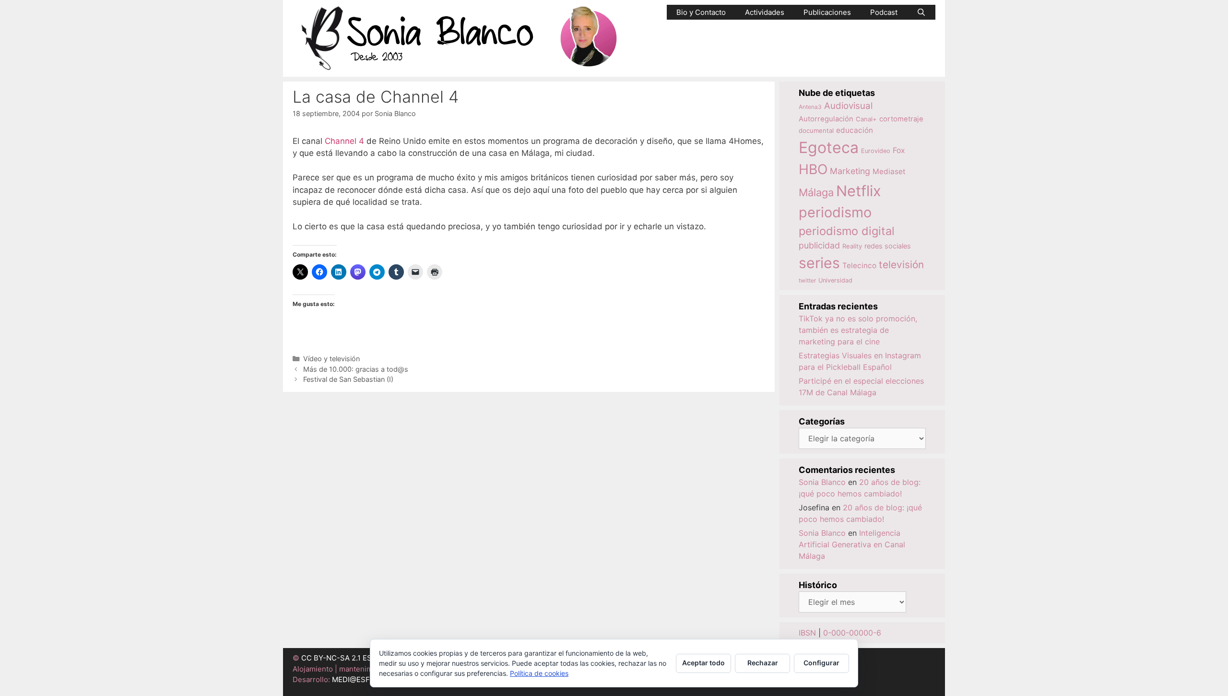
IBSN (807, 632)
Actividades (764, 12)
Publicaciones (827, 12)
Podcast (883, 12)
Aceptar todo (703, 663)
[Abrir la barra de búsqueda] (921, 12)
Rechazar (762, 663)
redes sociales (887, 246)
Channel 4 (344, 141)
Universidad (835, 280)
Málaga (816, 192)
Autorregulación (826, 119)
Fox (899, 150)
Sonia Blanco (822, 482)
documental (816, 130)
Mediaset (889, 171)
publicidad (819, 245)
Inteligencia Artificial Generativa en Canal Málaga (852, 544)
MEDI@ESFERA (358, 679)
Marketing (850, 171)
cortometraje (901, 119)
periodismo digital (847, 231)
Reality (852, 246)
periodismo (835, 212)
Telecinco (859, 265)
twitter (807, 280)
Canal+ (866, 119)
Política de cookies (539, 673)
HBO (813, 169)
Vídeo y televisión (331, 358)
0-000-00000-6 (852, 632)
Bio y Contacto (701, 12)
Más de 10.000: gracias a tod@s (355, 369)
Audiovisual (848, 105)
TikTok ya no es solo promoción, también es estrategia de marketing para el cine (858, 330)
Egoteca (829, 147)
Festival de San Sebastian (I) (348, 379)
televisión (901, 265)
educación (854, 130)
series (819, 262)
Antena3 (810, 106)
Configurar (821, 663)
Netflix (858, 191)
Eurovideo (875, 150)
